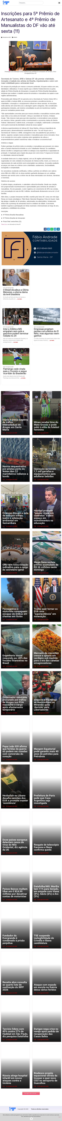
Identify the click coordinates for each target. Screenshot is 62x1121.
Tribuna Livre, (4, 224)
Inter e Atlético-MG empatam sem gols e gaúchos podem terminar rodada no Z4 (14, 312)
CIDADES (15, 37)
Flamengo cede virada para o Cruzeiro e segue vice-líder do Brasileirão (15, 351)
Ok (31, 1118)
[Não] (59, 1117)
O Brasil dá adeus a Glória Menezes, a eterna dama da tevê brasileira (13, 273)
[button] (59, 3)
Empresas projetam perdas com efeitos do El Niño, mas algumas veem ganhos (47, 312)
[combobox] (31, 2)
